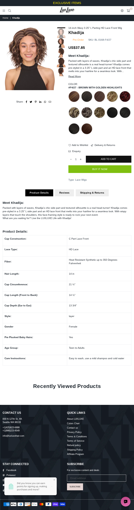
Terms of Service (75, 441)
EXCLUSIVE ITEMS (67, 3)
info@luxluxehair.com (13, 436)
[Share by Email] (50, 102)
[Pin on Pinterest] (36, 102)
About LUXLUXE (75, 419)
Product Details (39, 192)
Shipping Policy (75, 449)
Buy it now (99, 169)
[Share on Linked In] (40, 102)
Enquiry (76, 151)
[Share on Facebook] (26, 102)
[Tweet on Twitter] (31, 102)
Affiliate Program (75, 454)
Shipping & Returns (92, 192)
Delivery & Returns (104, 145)
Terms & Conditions (77, 436)
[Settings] (122, 10)
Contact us (72, 427)
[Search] (10, 10)
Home (5, 18)
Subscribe (75, 487)
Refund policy (74, 445)
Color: (95, 86)
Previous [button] (6, 61)
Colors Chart (73, 423)
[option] (29, 58)
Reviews (64, 192)
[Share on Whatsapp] (45, 102)
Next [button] (53, 61)
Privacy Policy (74, 432)
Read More (74, 76)
